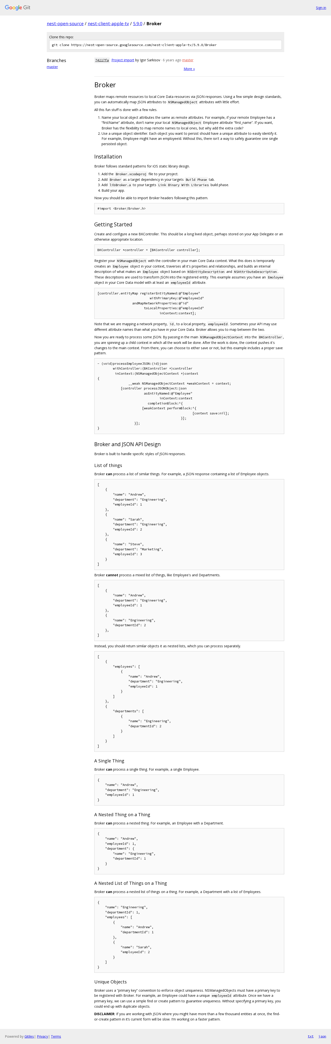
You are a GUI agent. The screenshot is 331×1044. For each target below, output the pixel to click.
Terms (56, 1036)
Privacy (42, 1036)
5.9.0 (137, 23)
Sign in (321, 7)
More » (189, 68)
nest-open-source (65, 23)
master (52, 66)
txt (311, 1036)
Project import (122, 60)
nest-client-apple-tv (108, 23)
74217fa (102, 60)
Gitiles (29, 1036)
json (322, 1036)
